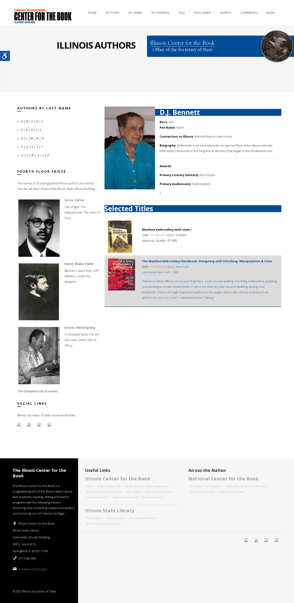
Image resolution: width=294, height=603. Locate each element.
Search (225, 13)
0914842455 (158, 235)
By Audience (161, 13)
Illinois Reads (133, 491)
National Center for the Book (223, 479)
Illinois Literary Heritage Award (103, 491)
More (270, 13)
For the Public (94, 518)
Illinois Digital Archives (142, 518)
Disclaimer (202, 13)
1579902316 (158, 267)
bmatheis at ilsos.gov (33, 569)
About (89, 486)
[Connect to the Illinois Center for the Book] (220, 43)
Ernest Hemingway (80, 327)
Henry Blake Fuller (79, 264)
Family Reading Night (109, 486)
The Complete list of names (37, 391)
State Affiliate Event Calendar (205, 486)
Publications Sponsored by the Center (246, 486)
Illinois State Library (109, 510)
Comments (248, 13)
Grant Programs (115, 518)
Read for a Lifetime (152, 497)
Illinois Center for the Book (117, 479)
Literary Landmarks (97, 497)
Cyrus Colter (74, 200)
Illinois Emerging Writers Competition (146, 486)
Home (92, 13)
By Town (112, 13)
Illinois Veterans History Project (103, 523)
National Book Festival (125, 497)
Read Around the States (231, 491)
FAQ (182, 13)
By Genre (135, 13)
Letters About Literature (158, 491)
